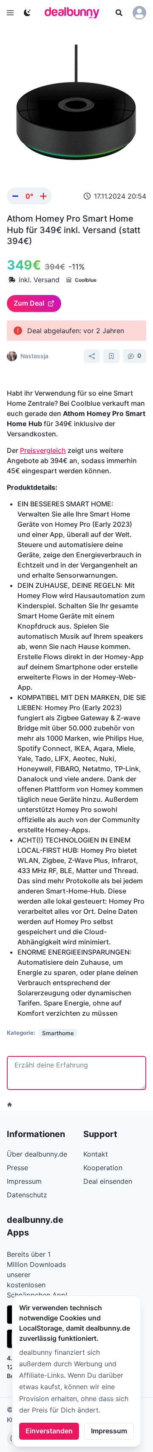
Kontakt (95, 1154)
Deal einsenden (107, 1181)
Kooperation (102, 1167)
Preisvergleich (43, 450)
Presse (17, 1167)
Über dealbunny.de (37, 1154)
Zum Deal (29, 303)
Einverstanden (49, 1431)
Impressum (109, 1431)
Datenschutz (27, 1195)
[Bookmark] (111, 356)
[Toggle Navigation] (10, 12)
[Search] (119, 12)
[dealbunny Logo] (75, 12)
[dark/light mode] (27, 12)
